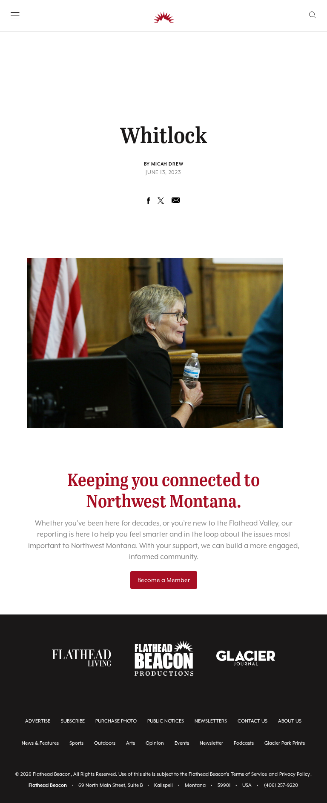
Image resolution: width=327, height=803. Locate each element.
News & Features (40, 743)
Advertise (37, 721)
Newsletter (211, 743)
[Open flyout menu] (15, 16)
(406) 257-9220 (281, 785)
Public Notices (165, 721)
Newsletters (211, 721)
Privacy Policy (294, 774)
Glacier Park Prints (284, 743)
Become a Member (164, 580)
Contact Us (252, 721)
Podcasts (244, 743)
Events (182, 743)
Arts (130, 743)
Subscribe (73, 721)
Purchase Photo (116, 721)
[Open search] (312, 15)
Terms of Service (249, 774)
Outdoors (104, 743)
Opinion (155, 743)
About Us (289, 721)
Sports (76, 743)
